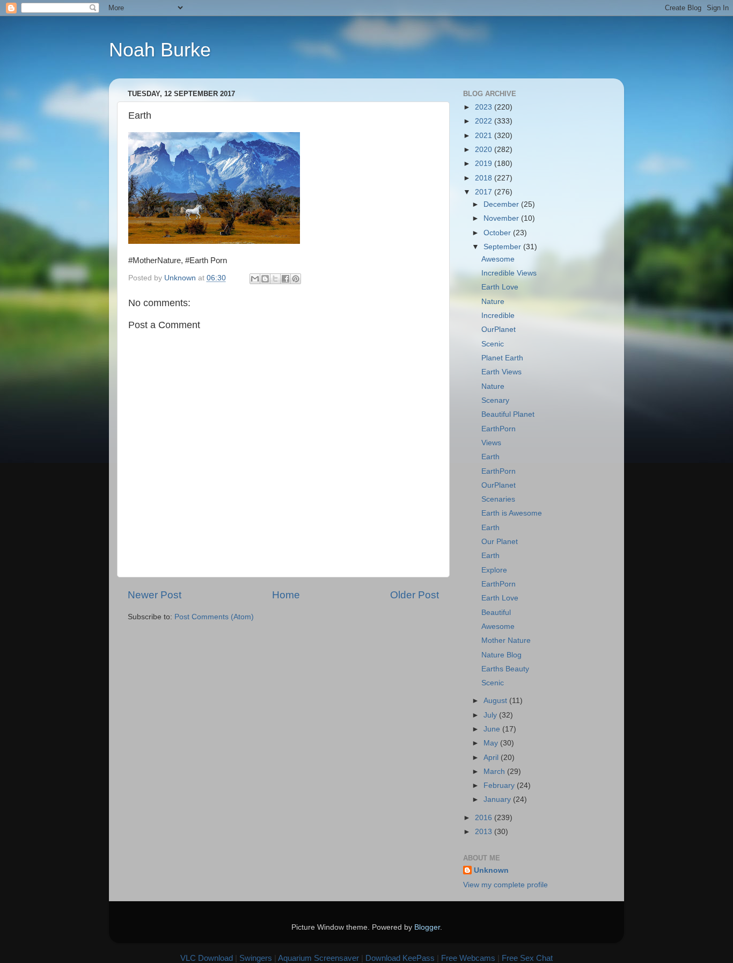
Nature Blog (501, 655)
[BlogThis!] (265, 278)
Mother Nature (506, 640)
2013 (484, 832)
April (492, 758)
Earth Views (501, 372)
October (498, 233)
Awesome (498, 259)
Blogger (427, 927)
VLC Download (206, 957)
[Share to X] (275, 278)
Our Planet (499, 542)
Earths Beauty (505, 669)
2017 (484, 192)
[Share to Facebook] (285, 278)
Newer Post (154, 594)
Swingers (255, 957)
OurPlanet (498, 329)
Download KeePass (400, 957)
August (496, 701)
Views (491, 443)
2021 (484, 136)
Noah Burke (160, 50)
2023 (484, 107)
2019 (484, 164)
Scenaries (498, 499)
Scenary (495, 400)
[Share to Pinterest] (295, 278)
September (503, 247)
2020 (484, 150)
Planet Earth (502, 358)
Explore (494, 570)
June (492, 729)
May (491, 743)
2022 (484, 121)
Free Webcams (468, 957)
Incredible (498, 316)
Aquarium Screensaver (318, 957)
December (502, 204)
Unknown (491, 870)
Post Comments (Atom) (214, 617)
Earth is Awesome (511, 513)
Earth (490, 457)
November (502, 218)
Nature (492, 302)
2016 (484, 818)
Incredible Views (509, 273)
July (491, 715)
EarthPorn (498, 429)
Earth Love (499, 287)
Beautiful (496, 613)
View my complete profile (505, 885)
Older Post (414, 594)
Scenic (492, 344)
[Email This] (255, 278)
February (500, 785)
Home (286, 594)
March (495, 771)
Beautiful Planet (507, 414)
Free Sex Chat (527, 957)
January (498, 799)
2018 (484, 178)
